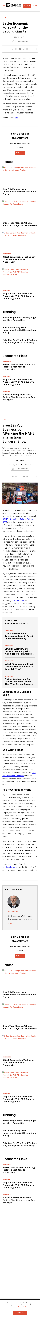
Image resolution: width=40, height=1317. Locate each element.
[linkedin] (16, 49)
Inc (16, 117)
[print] (36, 49)
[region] (20, 1308)
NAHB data (19, 600)
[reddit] (24, 49)
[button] (4, 5)
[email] (27, 49)
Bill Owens (20, 460)
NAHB (4, 419)
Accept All (20, 1312)
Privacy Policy (22, 1307)
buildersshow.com (10, 867)
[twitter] (20, 49)
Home (4, 17)
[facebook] (13, 49)
